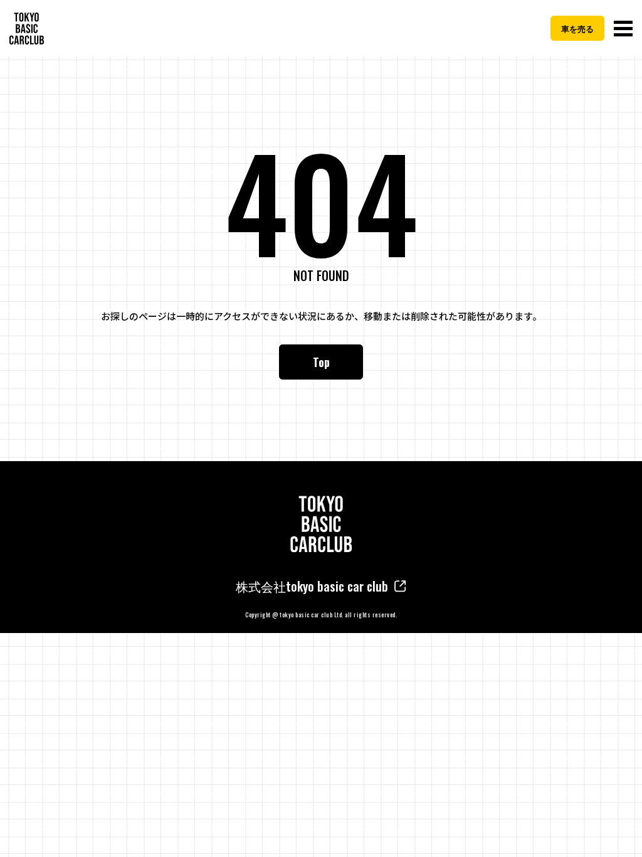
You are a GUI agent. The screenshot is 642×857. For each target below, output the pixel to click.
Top (321, 362)
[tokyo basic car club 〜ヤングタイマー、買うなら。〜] (26, 29)
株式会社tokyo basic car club (312, 586)
